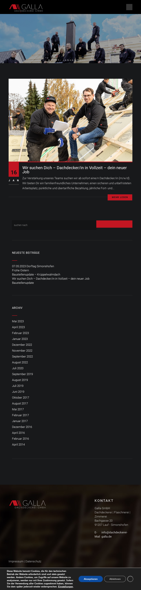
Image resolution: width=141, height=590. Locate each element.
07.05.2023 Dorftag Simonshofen (33, 266)
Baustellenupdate (23, 282)
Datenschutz (33, 561)
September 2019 (22, 374)
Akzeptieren (91, 579)
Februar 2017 (20, 415)
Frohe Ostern (20, 270)
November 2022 (22, 350)
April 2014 (18, 444)
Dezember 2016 (22, 427)
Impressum (16, 561)
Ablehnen (115, 579)
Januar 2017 (20, 421)
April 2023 (18, 327)
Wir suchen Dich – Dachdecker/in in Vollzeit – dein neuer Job (74, 169)
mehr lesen (120, 197)
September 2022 (22, 356)
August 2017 (20, 403)
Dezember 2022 (22, 344)
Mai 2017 (18, 409)
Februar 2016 (20, 438)
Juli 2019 (17, 386)
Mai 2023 (18, 321)
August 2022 (20, 362)
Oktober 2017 (20, 397)
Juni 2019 (18, 391)
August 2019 (20, 380)
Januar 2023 (20, 339)
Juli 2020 (17, 368)
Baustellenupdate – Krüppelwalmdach (36, 274)
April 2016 (18, 432)
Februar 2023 (20, 333)
